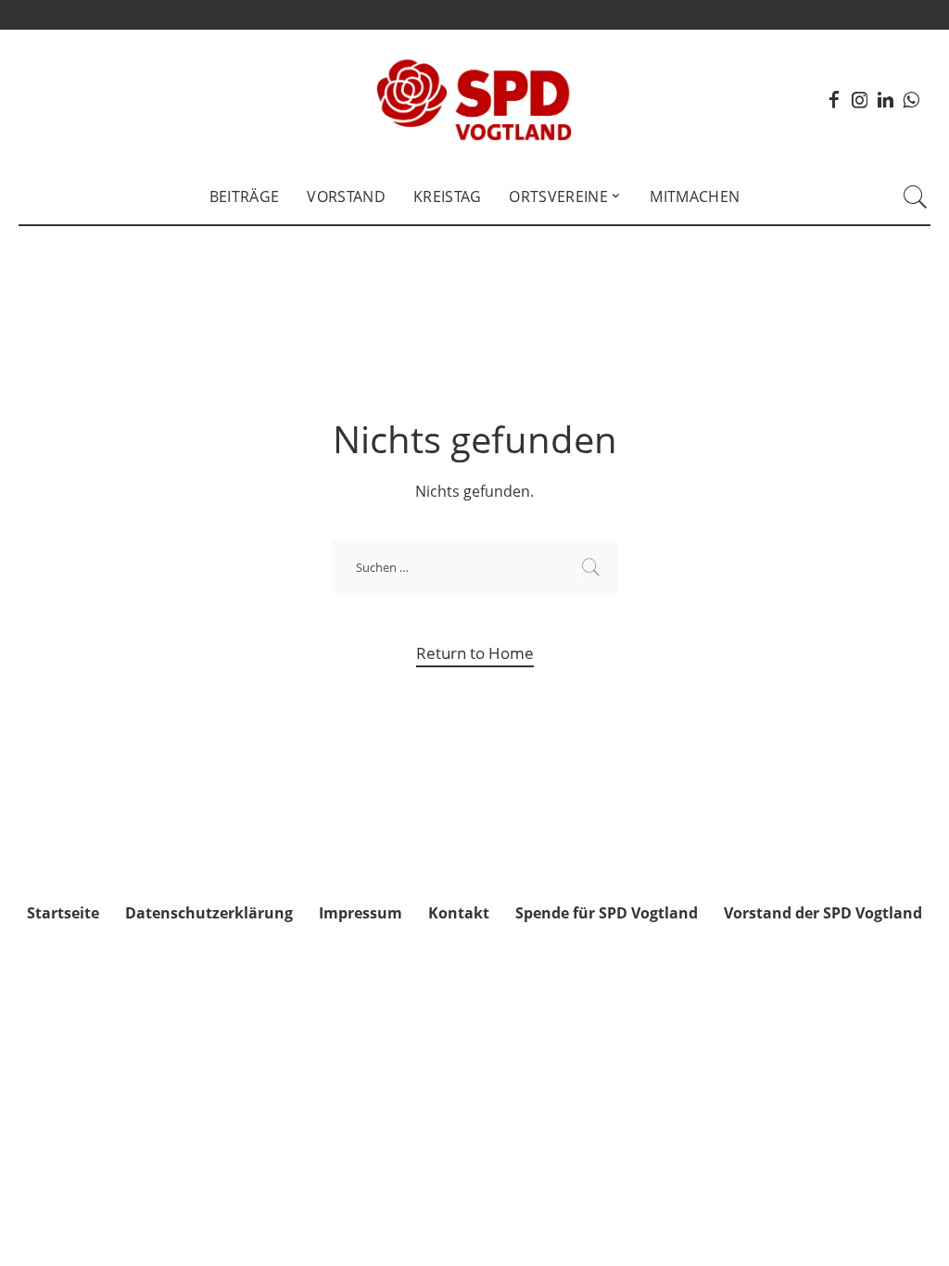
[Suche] (915, 196)
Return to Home (475, 653)
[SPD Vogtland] (475, 99)
